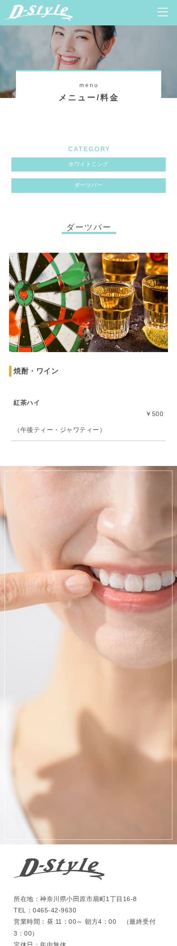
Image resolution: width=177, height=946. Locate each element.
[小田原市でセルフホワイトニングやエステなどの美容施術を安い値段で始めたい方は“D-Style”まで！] (39, 15)
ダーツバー (88, 185)
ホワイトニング (88, 164)
